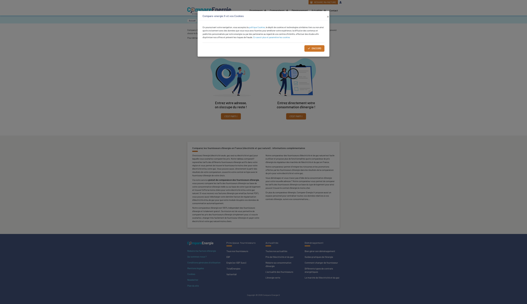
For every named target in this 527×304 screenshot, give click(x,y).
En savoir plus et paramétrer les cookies (271, 37)
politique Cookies (257, 27)
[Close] (327, 16)
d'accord (316, 48)
